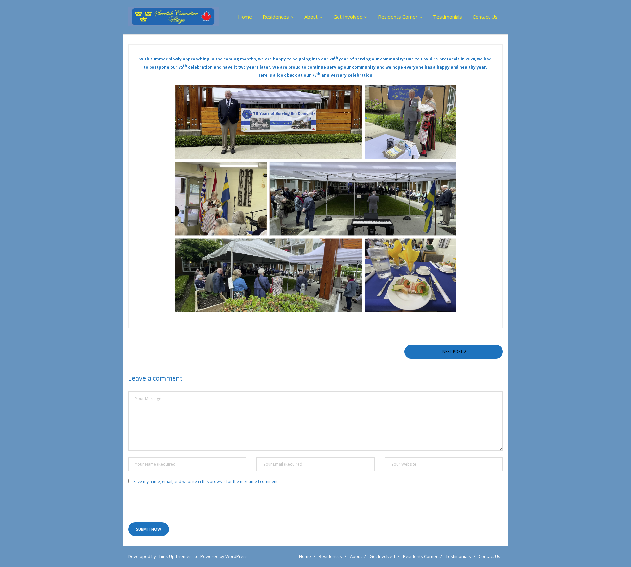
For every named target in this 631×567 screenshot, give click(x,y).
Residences (330, 556)
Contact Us (489, 556)
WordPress (236, 556)
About (356, 556)
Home (305, 556)
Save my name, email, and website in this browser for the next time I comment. (206, 481)
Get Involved (382, 556)
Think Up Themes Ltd (178, 556)
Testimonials (458, 556)
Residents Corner (420, 556)
